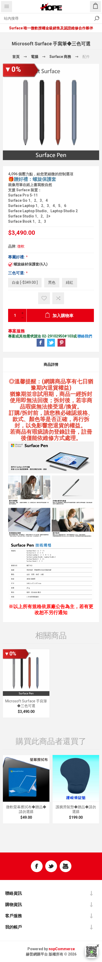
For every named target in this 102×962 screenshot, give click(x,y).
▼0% (12, 69)
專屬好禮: (17, 257)
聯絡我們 (84, 336)
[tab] (51, 364)
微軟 (21, 246)
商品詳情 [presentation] (51, 364)
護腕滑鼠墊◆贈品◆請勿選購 (76, 809)
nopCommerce (62, 949)
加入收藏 (44, 298)
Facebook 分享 (40, 343)
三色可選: (17, 272)
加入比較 (58, 298)
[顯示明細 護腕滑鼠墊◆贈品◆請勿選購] (76, 778)
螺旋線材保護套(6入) (31, 264)
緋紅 (69, 282)
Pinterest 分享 (61, 343)
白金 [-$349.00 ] (25, 282)
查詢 (97, 18)
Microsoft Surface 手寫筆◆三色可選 (26, 703)
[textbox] (46, 18)
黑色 (51, 282)
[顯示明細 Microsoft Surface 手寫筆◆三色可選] (26, 672)
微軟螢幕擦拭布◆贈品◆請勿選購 (26, 809)
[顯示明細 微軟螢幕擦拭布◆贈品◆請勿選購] (26, 778)
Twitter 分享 (51, 343)
